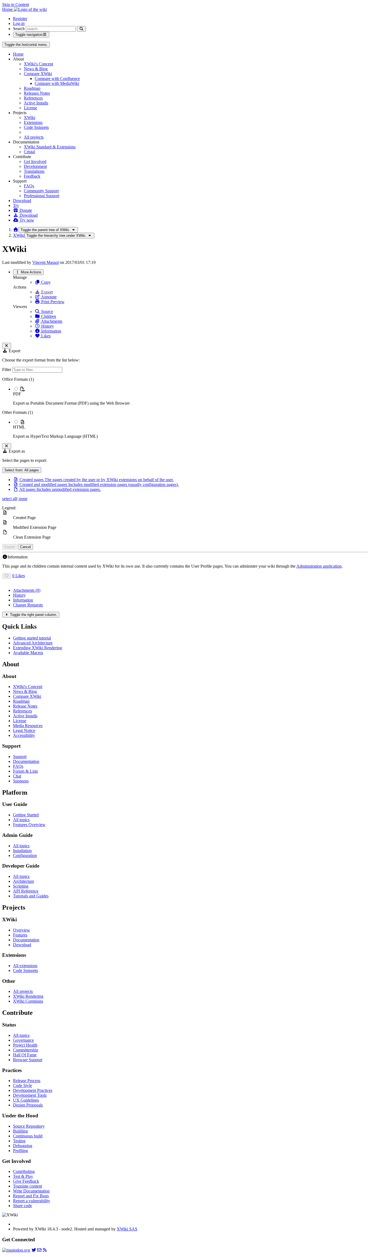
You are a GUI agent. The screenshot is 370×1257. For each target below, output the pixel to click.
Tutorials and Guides (30, 896)
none (22, 498)
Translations (34, 171)
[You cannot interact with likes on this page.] (6, 576)
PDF (17, 394)
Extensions (33, 122)
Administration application (319, 566)
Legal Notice (24, 730)
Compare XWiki (38, 73)
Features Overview (29, 824)
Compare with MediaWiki (57, 83)
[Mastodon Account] (16, 1250)
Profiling (20, 1150)
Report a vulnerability (31, 1200)
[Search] (81, 29)
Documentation (26, 761)
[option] (190, 396)
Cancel (25, 547)
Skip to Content (15, 4)
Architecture (23, 881)
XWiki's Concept (38, 64)
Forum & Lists (25, 771)
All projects (34, 137)
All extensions (25, 965)
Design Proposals (28, 1105)
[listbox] (185, 408)
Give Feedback (26, 1181)
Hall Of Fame (25, 1055)
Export (46, 292)
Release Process (26, 1080)
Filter (7, 369)
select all (9, 498)
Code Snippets (36, 127)
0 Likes (18, 575)
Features (20, 935)
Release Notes (25, 706)
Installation (22, 850)
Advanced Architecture (33, 643)
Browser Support (27, 1059)
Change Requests (28, 605)
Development (35, 166)
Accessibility (24, 735)
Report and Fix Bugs (31, 1196)
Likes (45, 336)
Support (20, 756)
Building (20, 1131)
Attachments (51, 321)
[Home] (15, 229)
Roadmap (32, 88)
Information (50, 331)
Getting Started (26, 815)
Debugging (22, 1145)
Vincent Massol (45, 262)
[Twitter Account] (34, 1250)
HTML (19, 427)
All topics (21, 819)
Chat (17, 776)
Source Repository (29, 1126)
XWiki (29, 117)
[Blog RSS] (44, 1250)
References (33, 98)
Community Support (41, 190)
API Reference (25, 891)
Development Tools (30, 1095)
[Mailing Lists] (39, 1250)
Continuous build (28, 1136)
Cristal (29, 151)
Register (20, 18)
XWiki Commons (28, 1001)
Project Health (25, 1045)
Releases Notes (37, 93)
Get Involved (35, 161)
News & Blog (36, 68)
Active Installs (36, 103)
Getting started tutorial (32, 638)
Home (18, 54)
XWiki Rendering (28, 996)
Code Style (22, 1085)
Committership (25, 1050)
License (30, 107)
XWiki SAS (127, 1229)
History (47, 326)
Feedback (32, 176)
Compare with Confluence (57, 78)
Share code (22, 1205)
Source (46, 311)
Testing (19, 1140)
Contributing (24, 1171)
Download (22, 200)
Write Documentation (31, 1191)
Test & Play (23, 1176)
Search (19, 28)
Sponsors (21, 781)
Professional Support (41, 195)
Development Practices (32, 1090)
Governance (23, 1040)
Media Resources (28, 725)
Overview (21, 930)
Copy (45, 282)
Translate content (27, 1186)
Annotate (48, 297)
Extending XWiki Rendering (37, 647)
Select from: (21, 470)
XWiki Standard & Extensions (50, 147)
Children (48, 316)
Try (16, 205)
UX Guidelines (26, 1100)
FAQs (29, 186)
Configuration (25, 855)
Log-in (19, 23)
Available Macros (28, 652)
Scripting (20, 886)
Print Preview (52, 301)
